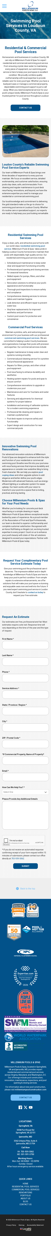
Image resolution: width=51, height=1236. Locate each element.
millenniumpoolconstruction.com (30, 1089)
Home (25, 1183)
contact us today (35, 592)
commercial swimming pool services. (22, 338)
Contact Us (25, 108)
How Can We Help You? (14, 787)
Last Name (8, 655)
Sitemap (21, 1225)
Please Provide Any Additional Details (20, 799)
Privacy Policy (11, 1225)
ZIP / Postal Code (11, 738)
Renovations (25, 1192)
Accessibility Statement (35, 1225)
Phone (6, 672)
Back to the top (27, 888)
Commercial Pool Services (25, 1189)
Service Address (11, 688)
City (5, 721)
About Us (25, 1198)
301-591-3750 (27, 1154)
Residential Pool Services (25, 1186)
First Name (8, 639)
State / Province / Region (15, 705)
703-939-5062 (17, 858)
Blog (25, 1201)
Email (6, 771)
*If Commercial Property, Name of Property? (23, 754)
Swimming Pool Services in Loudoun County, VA (25, 26)
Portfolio (25, 1195)
